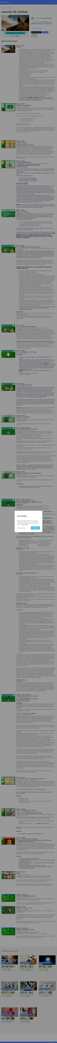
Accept (35, 528)
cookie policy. (24, 524)
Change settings (21, 528)
